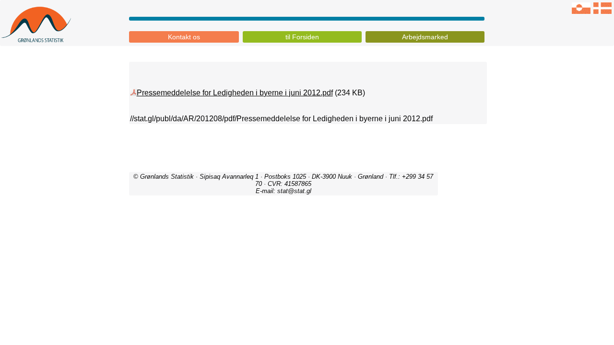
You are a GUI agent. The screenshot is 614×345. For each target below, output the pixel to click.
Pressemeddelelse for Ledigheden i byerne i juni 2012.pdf (235, 93)
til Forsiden (302, 37)
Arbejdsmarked (425, 37)
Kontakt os (184, 37)
